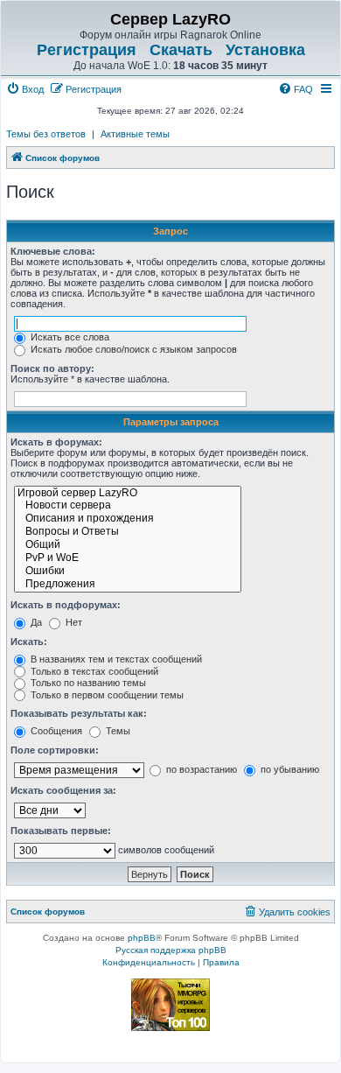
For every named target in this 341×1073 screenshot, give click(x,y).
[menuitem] (25, 89)
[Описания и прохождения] (128, 519)
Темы (116, 731)
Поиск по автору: (52, 368)
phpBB (142, 938)
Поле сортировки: (54, 750)
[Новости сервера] (128, 506)
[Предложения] (128, 585)
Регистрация (86, 50)
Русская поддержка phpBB (170, 950)
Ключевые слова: (52, 251)
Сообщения (55, 731)
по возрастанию (200, 769)
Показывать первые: (60, 830)
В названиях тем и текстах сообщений (115, 659)
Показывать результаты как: (78, 713)
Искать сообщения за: (63, 790)
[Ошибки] (128, 572)
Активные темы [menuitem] (135, 134)
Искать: (28, 641)
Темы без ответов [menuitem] (46, 134)
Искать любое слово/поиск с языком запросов (132, 349)
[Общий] (128, 545)
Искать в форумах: (56, 442)
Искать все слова (68, 337)
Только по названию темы (87, 682)
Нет (72, 622)
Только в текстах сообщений (93, 671)
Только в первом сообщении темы (106, 695)
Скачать (181, 50)
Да (35, 622)
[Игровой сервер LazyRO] (128, 494)
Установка (265, 50)
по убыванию (288, 769)
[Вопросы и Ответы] (128, 532)
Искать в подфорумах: (65, 605)
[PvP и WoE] (128, 558)
